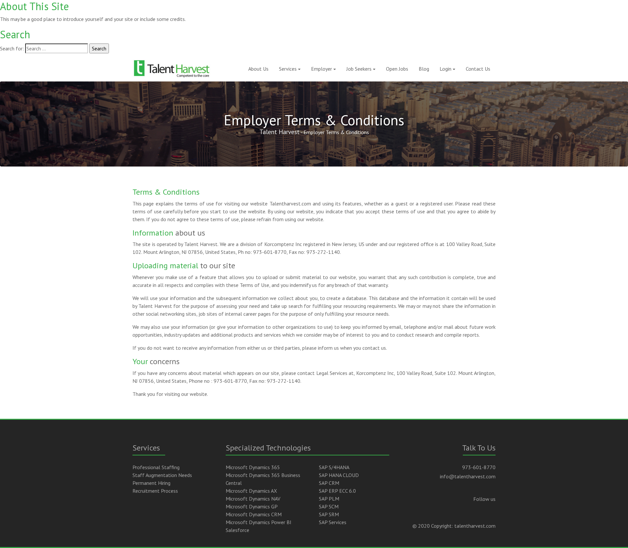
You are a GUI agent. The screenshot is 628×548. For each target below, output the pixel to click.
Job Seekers (359, 68)
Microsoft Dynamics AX (251, 490)
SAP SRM (329, 514)
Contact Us (478, 68)
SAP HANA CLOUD (339, 475)
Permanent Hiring (151, 483)
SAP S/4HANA (334, 467)
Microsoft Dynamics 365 (253, 467)
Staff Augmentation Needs (162, 475)
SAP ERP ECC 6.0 (337, 490)
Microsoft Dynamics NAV (253, 498)
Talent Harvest (279, 132)
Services (288, 68)
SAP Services (332, 522)
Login (445, 68)
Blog (424, 68)
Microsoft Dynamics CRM (254, 514)
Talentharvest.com (290, 203)
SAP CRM (329, 483)
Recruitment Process (155, 490)
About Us (258, 68)
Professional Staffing (156, 467)
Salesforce (237, 530)
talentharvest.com (475, 525)
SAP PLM (329, 498)
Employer (321, 68)
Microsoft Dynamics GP (252, 506)
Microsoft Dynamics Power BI (258, 522)
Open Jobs (397, 68)
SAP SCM (329, 506)
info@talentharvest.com (468, 476)
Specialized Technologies (268, 448)
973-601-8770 (479, 467)
